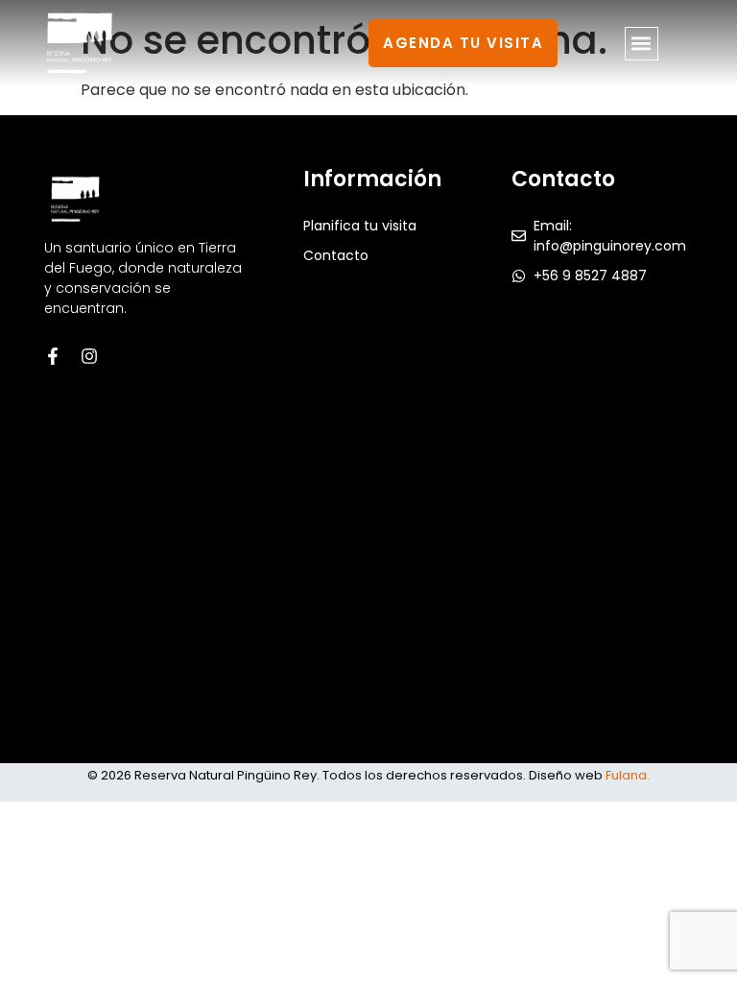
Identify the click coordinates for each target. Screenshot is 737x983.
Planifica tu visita (359, 225)
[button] (641, 43)
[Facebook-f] (52, 356)
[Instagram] (89, 356)
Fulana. (628, 775)
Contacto (335, 255)
